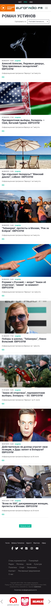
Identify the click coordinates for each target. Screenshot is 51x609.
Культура (38, 564)
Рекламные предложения (29, 571)
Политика (13, 567)
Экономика (32, 567)
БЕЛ (19, 2)
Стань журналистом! (17, 561)
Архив (28, 564)
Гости (7, 543)
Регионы (20, 564)
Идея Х (28, 543)
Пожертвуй (33, 561)
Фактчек (36, 543)
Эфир (44, 543)
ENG (31, 2)
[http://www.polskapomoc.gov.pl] (8, 601)
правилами (37, 587)
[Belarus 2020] (36, 602)
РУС (25, 2)
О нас (11, 574)
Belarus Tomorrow (18, 543)
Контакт (12, 571)
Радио (11, 564)
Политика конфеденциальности (25, 590)
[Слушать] (3, 77)
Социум (18, 61)
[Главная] (28, 7)
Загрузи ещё (25, 526)
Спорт (21, 567)
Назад (2, 601)
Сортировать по (20, 21)
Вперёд (49, 601)
